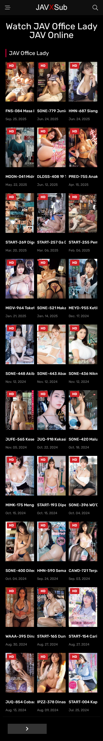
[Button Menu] (7, 7)
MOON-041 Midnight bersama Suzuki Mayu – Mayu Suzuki (19, 176)
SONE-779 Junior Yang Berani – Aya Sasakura (51, 111)
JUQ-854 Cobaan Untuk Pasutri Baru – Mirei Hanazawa (19, 702)
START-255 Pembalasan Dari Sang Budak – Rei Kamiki (83, 242)
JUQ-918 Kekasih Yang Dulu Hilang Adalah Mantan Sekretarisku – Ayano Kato (51, 439)
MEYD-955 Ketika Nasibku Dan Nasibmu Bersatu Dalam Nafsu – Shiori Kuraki (83, 308)
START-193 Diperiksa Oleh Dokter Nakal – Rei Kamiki (51, 505)
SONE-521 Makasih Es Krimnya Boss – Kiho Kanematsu (51, 308)
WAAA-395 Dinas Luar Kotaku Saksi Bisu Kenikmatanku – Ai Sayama (19, 636)
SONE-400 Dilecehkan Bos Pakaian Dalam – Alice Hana (19, 570)
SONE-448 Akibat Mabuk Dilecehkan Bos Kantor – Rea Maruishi (19, 373)
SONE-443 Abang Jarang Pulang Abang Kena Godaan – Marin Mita (51, 373)
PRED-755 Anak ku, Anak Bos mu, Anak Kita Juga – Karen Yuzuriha (83, 176)
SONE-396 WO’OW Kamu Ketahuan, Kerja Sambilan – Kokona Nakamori (83, 505)
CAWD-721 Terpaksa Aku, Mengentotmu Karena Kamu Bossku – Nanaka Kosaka (83, 570)
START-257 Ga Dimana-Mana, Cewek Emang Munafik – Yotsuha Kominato (51, 242)
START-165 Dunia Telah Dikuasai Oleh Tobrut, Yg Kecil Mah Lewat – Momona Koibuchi (51, 636)
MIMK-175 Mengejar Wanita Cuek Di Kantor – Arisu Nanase (19, 505)
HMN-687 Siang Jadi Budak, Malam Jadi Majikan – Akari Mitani (83, 111)
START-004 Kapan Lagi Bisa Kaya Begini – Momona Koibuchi (83, 702)
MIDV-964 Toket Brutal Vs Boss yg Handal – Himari (19, 308)
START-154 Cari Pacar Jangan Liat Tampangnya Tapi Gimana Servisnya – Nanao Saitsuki (83, 636)
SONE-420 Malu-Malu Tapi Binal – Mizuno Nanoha (83, 439)
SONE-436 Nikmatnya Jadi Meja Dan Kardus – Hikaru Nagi (83, 373)
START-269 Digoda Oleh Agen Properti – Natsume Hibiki (19, 242)
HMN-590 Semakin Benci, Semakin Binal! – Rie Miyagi (51, 570)
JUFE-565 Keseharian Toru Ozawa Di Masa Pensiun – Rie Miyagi (19, 439)
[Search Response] (95, 7)
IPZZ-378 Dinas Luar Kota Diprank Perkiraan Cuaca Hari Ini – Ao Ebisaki (51, 702)
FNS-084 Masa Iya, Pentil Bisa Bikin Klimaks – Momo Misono (19, 111)
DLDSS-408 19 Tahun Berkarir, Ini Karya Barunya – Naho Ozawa (51, 176)
